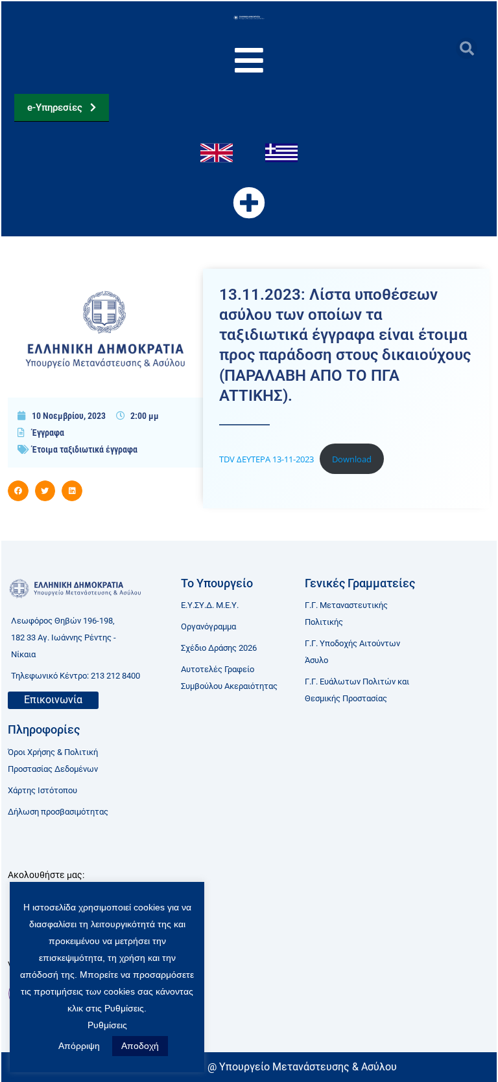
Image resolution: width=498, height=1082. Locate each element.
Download (352, 459)
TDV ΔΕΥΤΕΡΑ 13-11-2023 (266, 459)
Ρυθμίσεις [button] (107, 1025)
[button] (466, 48)
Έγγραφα (48, 432)
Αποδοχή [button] (140, 1046)
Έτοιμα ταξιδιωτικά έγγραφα (84, 449)
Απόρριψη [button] (79, 1046)
